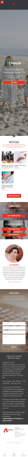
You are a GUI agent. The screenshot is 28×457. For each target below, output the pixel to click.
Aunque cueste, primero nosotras (19, 166)
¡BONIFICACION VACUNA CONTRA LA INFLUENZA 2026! (7, 187)
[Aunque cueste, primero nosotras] (20, 157)
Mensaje (5, 336)
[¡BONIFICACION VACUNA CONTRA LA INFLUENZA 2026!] (8, 177)
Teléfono (5, 332)
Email (4, 328)
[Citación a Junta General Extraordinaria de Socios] (8, 157)
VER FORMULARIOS (14, 216)
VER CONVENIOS (14, 235)
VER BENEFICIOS (14, 229)
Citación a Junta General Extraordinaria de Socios (7, 166)
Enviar (14, 347)
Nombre (5, 324)
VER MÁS (14, 82)
